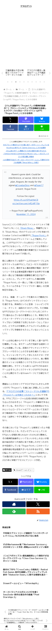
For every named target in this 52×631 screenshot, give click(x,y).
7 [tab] (32, 81)
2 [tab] (11, 81)
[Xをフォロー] (38, 504)
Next (49, 73)
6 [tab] (28, 81)
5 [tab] (24, 81)
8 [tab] (36, 81)
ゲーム (8, 470)
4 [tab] (19, 81)
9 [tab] (40, 81)
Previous (2, 73)
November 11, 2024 (26, 214)
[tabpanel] (17, 72)
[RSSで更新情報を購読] (38, 511)
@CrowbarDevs (22, 185)
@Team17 (38, 185)
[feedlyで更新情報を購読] (14, 511)
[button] (46, 450)
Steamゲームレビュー (24, 470)
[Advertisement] (26, 38)
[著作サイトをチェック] (14, 504)
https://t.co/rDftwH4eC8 (26, 199)
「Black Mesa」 (26, 228)
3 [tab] (15, 81)
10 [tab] (44, 81)
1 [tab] (7, 81)
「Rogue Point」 (39, 235)
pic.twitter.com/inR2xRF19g (26, 203)
